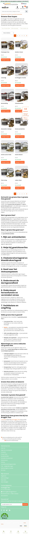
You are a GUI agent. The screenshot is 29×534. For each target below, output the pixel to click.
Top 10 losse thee (5, 28)
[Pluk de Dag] (7, 172)
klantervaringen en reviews (7, 468)
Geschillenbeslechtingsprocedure (8, 464)
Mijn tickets (3, 480)
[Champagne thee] (7, 44)
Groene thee (19, 14)
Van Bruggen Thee (15, 419)
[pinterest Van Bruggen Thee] (9, 510)
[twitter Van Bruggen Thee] (6, 510)
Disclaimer (3, 452)
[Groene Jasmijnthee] (21, 121)
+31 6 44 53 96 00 (6, 489)
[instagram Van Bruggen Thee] (4, 510)
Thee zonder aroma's (24, 28)
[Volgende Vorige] (26, 35)
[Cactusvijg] (7, 69)
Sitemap (3, 462)
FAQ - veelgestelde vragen (7, 466)
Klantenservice (4, 460)
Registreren (3, 476)
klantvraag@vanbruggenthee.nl (9, 491)
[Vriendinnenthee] (21, 95)
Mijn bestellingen (5, 478)
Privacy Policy (4, 454)
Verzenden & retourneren (7, 458)
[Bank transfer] (21, 526)
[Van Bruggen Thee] (5, 7)
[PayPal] (26, 526)
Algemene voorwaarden (6, 450)
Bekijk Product (6, 60)
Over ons (3, 448)
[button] (14, 516)
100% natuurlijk (14, 28)
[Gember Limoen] (21, 44)
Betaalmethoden (5, 456)
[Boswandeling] (7, 95)
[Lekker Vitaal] (21, 172)
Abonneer (25, 504)
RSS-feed (3, 470)
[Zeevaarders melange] (7, 121)
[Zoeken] (26, 11)
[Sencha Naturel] (21, 146)
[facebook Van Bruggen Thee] (1, 510)
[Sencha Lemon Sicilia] (7, 146)
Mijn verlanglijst (4, 482)
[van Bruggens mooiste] (21, 69)
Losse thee (14, 14)
